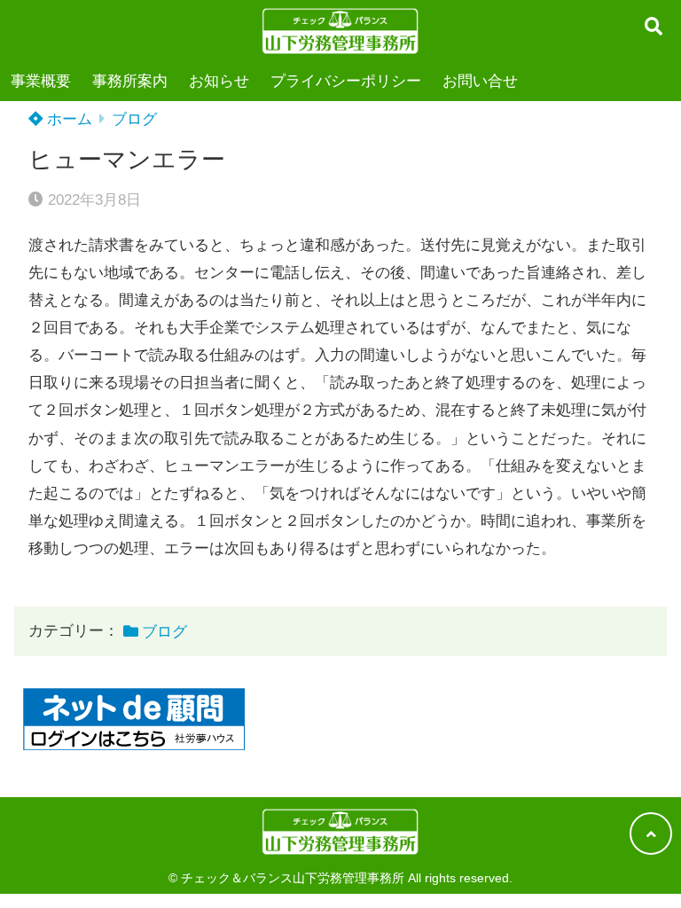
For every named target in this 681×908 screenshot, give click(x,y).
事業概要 (41, 81)
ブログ (134, 119)
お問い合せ (480, 81)
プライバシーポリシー (345, 81)
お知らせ (219, 81)
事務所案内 (130, 81)
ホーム (67, 119)
